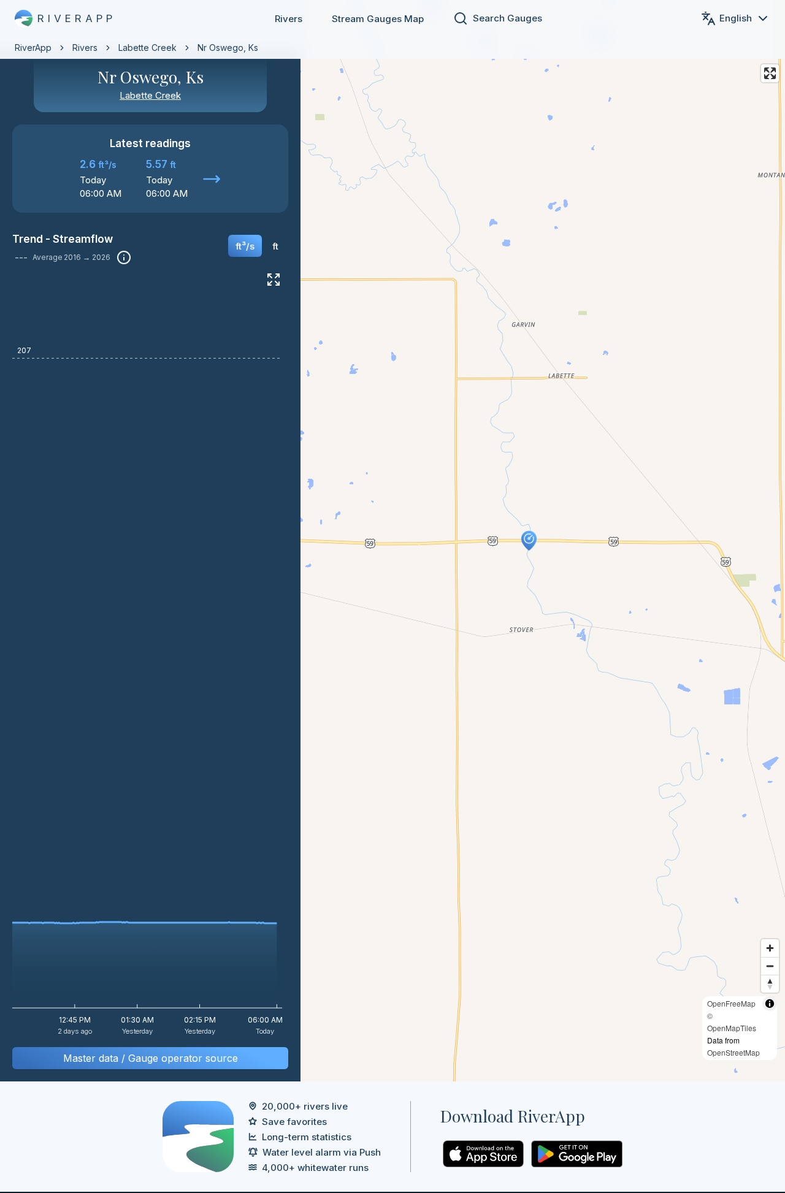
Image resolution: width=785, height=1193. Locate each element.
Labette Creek (147, 47)
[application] (150, 659)
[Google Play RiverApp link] (576, 1153)
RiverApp (33, 47)
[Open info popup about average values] (124, 257)
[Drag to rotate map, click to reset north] (770, 984)
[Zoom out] (770, 966)
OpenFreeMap (731, 1003)
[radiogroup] (257, 250)
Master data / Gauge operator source (150, 1058)
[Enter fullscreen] (770, 73)
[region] (392, 540)
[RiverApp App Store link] (483, 1153)
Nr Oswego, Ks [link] (227, 47)
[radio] (245, 246)
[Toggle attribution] (769, 1003)
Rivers (288, 19)
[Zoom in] (770, 948)
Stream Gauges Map (378, 19)
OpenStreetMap (733, 1052)
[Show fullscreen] (273, 280)
